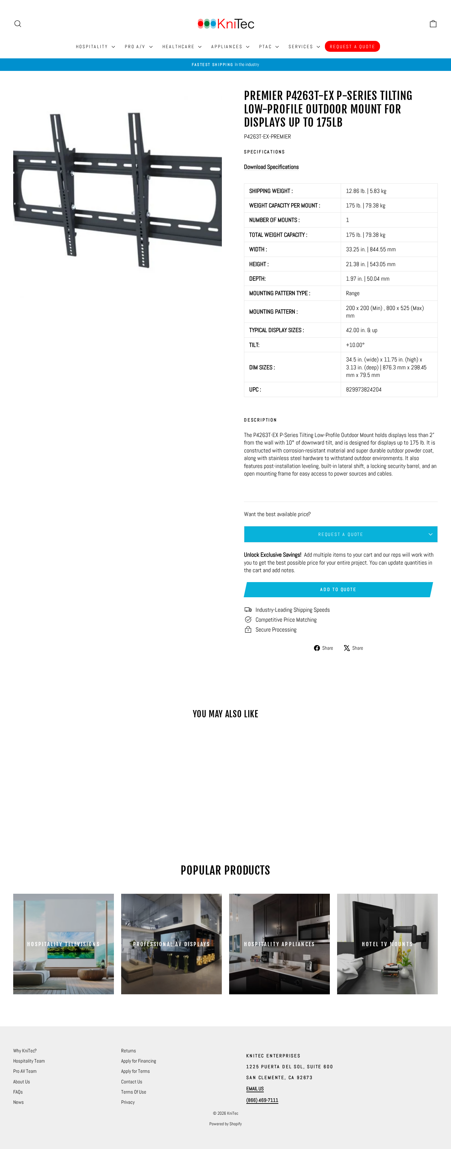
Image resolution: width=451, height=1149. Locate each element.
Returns (128, 1050)
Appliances (227, 46)
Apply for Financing (138, 1061)
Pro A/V (136, 46)
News (18, 1102)
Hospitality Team (29, 1061)
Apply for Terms (135, 1071)
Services (302, 46)
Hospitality (93, 46)
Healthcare (179, 46)
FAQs (18, 1092)
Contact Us (131, 1081)
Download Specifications (271, 167)
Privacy (128, 1102)
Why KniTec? (25, 1050)
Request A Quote (352, 46)
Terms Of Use (133, 1092)
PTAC (266, 46)
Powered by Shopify (225, 1124)
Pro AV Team (25, 1071)
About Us (21, 1081)
